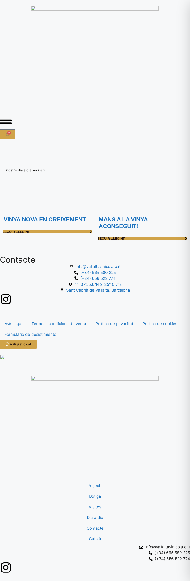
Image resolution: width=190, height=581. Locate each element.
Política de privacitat (114, 323)
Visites (95, 507)
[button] (6, 122)
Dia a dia (95, 517)
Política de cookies (159, 323)
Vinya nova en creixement (45, 219)
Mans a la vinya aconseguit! (123, 222)
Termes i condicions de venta (59, 323)
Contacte (95, 528)
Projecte (95, 485)
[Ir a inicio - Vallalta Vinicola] (95, 58)
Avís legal (13, 323)
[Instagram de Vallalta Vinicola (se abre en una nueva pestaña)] (6, 299)
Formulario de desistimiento (30, 334)
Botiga (95, 496)
